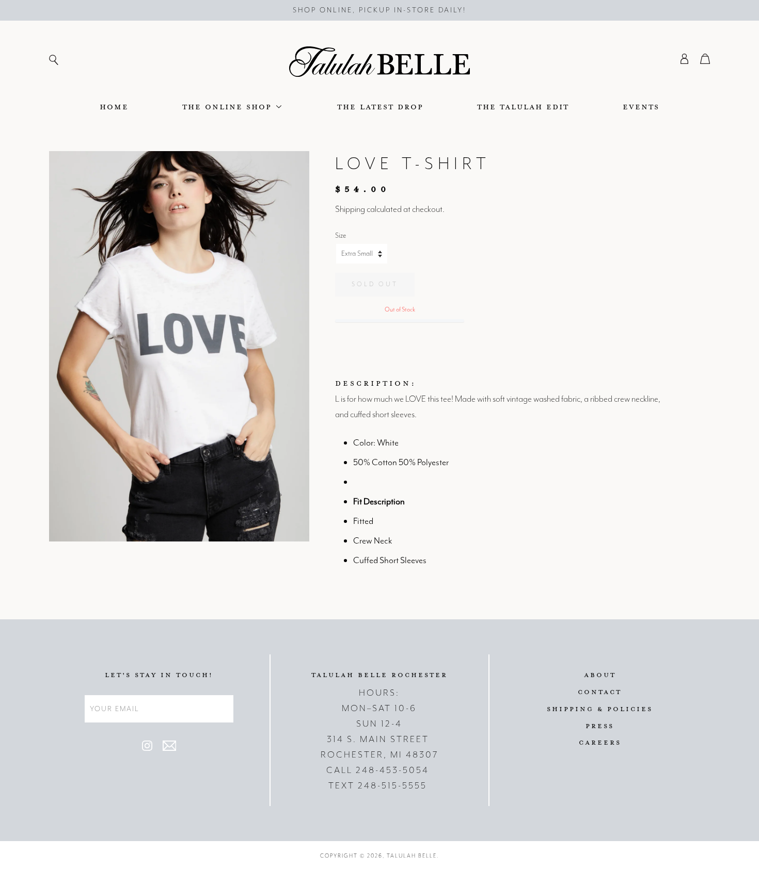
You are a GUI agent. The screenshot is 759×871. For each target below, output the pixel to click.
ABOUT (600, 674)
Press (600, 725)
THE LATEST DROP (380, 106)
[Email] (169, 748)
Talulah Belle (412, 855)
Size (340, 235)
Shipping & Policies (600, 708)
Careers (600, 742)
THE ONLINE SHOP (228, 106)
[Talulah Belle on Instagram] (147, 748)
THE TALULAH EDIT (523, 106)
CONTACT (600, 691)
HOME (114, 106)
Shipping (350, 209)
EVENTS (641, 106)
